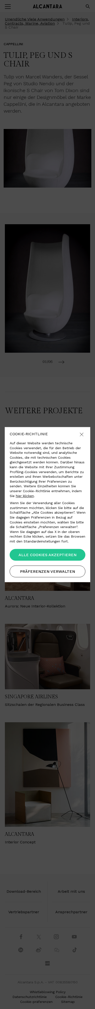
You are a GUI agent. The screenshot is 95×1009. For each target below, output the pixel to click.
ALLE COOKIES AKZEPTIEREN (47, 554)
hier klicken (25, 496)
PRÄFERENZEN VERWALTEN (47, 571)
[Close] (82, 435)
